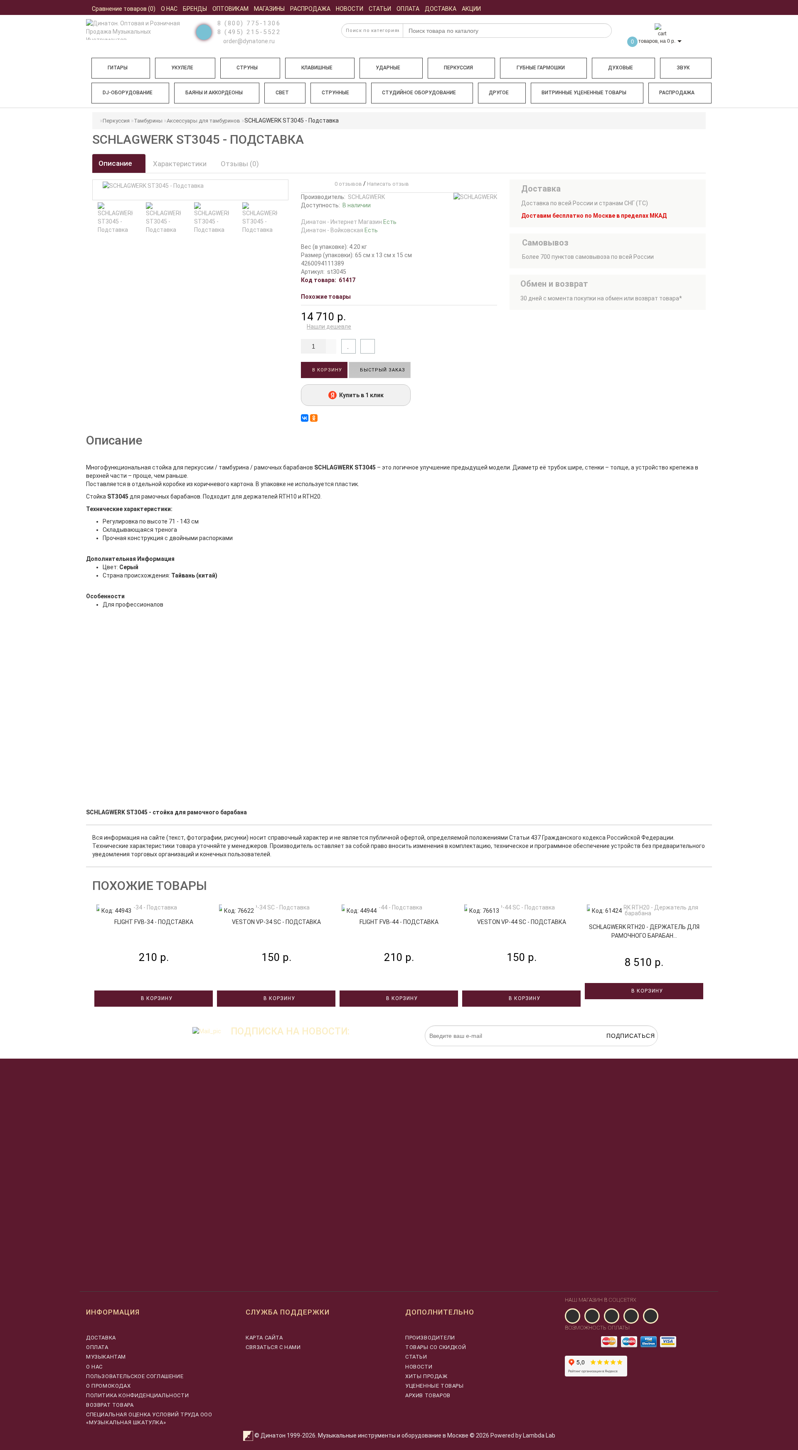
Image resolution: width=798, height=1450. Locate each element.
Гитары (118, 68)
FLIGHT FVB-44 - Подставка (399, 922)
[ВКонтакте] (304, 418)
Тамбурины (148, 121)
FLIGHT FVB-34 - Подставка (153, 922)
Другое (499, 93)
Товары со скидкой (435, 1347)
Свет (282, 93)
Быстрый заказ (381, 370)
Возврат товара (109, 1405)
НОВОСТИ (418, 1367)
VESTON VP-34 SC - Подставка (276, 922)
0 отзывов (347, 184)
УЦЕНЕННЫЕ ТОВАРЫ (434, 1386)
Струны (247, 68)
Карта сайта (264, 1337)
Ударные (388, 68)
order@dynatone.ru (248, 41)
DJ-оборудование (128, 93)
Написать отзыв (388, 184)
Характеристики (180, 164)
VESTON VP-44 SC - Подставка (521, 922)
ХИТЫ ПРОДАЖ (426, 1376)
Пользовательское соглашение (134, 1376)
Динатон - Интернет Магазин (349, 222)
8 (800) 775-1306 (249, 23)
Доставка (101, 1337)
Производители (430, 1337)
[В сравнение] (367, 346)
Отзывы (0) (240, 164)
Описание (116, 163)
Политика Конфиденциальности (137, 1395)
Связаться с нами (273, 1347)
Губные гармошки (541, 68)
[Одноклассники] (314, 418)
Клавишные (316, 68)
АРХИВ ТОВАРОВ (428, 1395)
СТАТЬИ (416, 1357)
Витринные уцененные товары (584, 93)
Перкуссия (458, 68)
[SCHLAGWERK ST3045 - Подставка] (115, 218)
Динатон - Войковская (339, 230)
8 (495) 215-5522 (249, 32)
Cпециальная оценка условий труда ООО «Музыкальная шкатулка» (149, 1418)
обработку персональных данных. (619, 1050)
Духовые (620, 68)
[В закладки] (348, 346)
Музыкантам (106, 1357)
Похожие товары (326, 296)
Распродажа (677, 93)
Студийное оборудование (419, 93)
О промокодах (108, 1386)
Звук (683, 68)
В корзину (326, 370)
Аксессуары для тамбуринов (203, 121)
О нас (94, 1367)
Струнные (335, 93)
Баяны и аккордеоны (214, 93)
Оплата (97, 1347)
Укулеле (182, 68)
